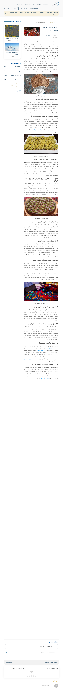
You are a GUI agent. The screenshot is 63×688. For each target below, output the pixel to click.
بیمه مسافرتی (19, 4)
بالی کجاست (9, 662)
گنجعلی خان (49, 348)
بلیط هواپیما (45, 4)
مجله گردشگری (28, 4)
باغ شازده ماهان (41, 350)
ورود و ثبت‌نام (6, 8)
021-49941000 (34, 8)
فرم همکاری (22, 8)
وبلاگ (57, 22)
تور (34, 4)
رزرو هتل (38, 4)
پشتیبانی (13, 8)
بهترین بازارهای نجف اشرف (51, 662)
